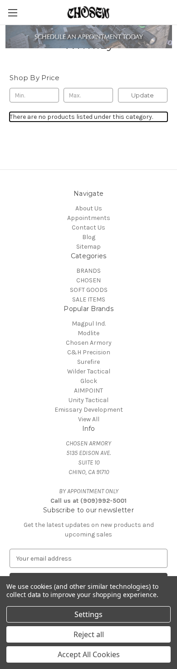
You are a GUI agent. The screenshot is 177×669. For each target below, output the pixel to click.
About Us (88, 208)
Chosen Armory (89, 343)
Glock (88, 381)
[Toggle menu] (12, 12)
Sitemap (88, 246)
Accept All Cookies (89, 654)
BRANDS (88, 271)
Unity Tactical (88, 400)
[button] (88, 36)
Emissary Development (88, 410)
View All (88, 419)
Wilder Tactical (88, 371)
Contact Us (88, 227)
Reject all (89, 634)
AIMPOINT (88, 390)
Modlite (88, 333)
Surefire (88, 362)
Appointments (88, 218)
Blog (88, 237)
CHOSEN (88, 280)
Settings (88, 614)
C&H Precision (88, 352)
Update (142, 95)
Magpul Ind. (89, 323)
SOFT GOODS (89, 290)
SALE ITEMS (88, 299)
